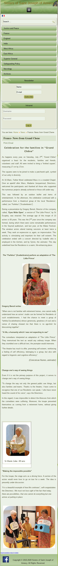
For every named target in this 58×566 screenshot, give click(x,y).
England (7, 38)
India (6, 43)
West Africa (8, 49)
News (23, 132)
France (6, 33)
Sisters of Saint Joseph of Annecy (29, 3)
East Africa (8, 54)
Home (15, 132)
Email (11, 143)
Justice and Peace (11, 28)
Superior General (10, 59)
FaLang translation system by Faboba (9, 552)
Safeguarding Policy (12, 64)
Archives (7, 74)
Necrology (8, 69)
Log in (28, 125)
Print (5, 143)
